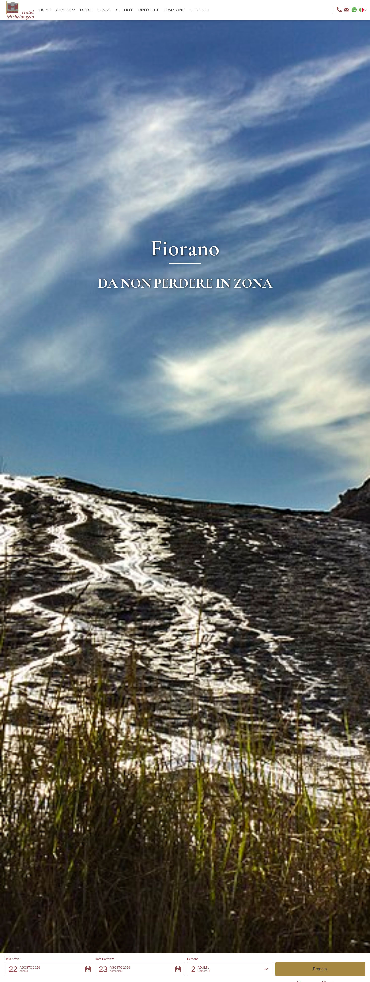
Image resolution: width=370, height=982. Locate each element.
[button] (65, 9)
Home (45, 9)
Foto (85, 9)
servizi (104, 9)
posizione (173, 9)
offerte (124, 9)
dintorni (148, 9)
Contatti (199, 9)
